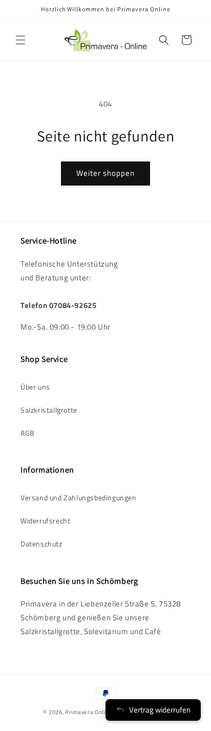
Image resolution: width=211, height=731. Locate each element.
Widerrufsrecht (45, 520)
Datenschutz (41, 543)
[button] (20, 40)
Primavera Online (88, 712)
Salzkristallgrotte (48, 409)
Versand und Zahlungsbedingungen (78, 497)
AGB (27, 433)
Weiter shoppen (105, 173)
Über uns (35, 386)
